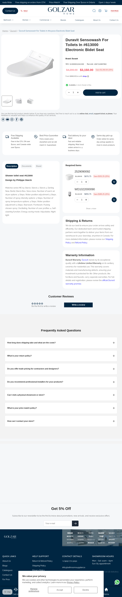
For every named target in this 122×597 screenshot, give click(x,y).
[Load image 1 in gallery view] (7, 101)
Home (5, 31)
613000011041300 (77, 64)
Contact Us (10, 11)
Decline (85, 590)
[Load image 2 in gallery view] (18, 101)
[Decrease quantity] (68, 92)
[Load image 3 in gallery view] (30, 101)
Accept (60, 590)
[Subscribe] (75, 523)
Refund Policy (81, 243)
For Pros (114, 11)
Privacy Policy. (73, 582)
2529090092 (82, 171)
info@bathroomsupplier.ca (73, 567)
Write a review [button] (78, 305)
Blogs (5, 566)
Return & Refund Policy (42, 561)
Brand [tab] (38, 166)
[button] (94, 11)
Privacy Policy (38, 570)
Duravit (13, 31)
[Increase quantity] (77, 92)
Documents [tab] (26, 166)
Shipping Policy (39, 566)
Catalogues (7, 570)
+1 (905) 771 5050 (69, 561)
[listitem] (61, 342)
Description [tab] (12, 166)
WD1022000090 (85, 189)
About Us (6, 561)
